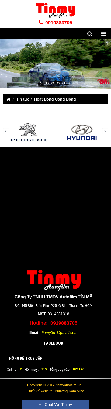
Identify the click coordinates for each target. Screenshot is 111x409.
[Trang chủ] (8, 99)
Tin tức (22, 99)
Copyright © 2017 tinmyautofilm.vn (54, 385)
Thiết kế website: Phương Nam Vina (55, 391)
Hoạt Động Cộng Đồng (55, 99)
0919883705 (58, 22)
